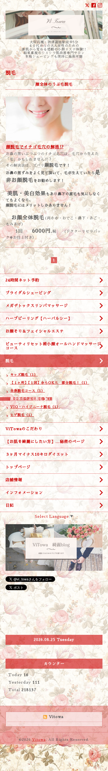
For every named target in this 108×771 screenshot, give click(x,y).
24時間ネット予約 (22, 280)
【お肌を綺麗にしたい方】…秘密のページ (45, 441)
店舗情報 (14, 480)
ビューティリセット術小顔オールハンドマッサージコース (53, 346)
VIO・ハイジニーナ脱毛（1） (35, 407)
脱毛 (12, 361)
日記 (10, 505)
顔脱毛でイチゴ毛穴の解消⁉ (35, 147)
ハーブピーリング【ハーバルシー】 (39, 318)
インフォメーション (24, 492)
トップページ (18, 467)
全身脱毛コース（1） (27, 390)
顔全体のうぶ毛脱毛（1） (31, 398)
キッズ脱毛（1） (24, 374)
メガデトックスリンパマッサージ (37, 306)
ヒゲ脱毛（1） (22, 415)
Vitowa (39, 739)
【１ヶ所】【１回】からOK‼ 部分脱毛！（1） (49, 382)
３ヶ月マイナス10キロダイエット (37, 454)
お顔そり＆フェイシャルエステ (35, 331)
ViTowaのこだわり (24, 429)
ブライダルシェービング (28, 293)
